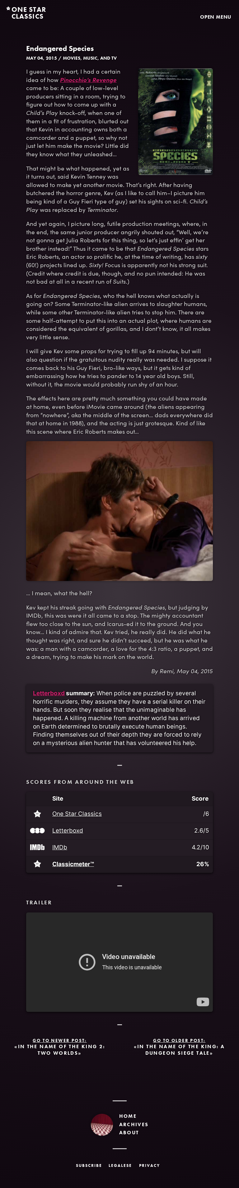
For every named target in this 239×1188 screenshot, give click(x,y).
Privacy (149, 1165)
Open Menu (215, 17)
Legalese (120, 1165)
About (129, 1132)
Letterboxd (49, 693)
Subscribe (89, 1165)
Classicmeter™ (73, 864)
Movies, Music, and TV (90, 58)
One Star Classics (77, 814)
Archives (134, 1124)
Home (128, 1116)
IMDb (59, 847)
